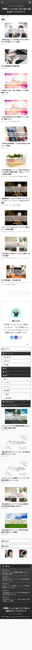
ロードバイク (9, 353)
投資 (7, 394)
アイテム (7, 383)
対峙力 (18, 121)
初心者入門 (7, 357)
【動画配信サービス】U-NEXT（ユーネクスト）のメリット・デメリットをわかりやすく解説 (15, 201)
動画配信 (18, 205)
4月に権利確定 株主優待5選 (10, 66)
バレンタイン (18, 231)
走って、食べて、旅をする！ (16, 614)
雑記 (6, 375)
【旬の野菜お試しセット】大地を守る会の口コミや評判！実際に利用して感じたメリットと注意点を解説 (15, 172)
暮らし (6, 379)
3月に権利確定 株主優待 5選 (11, 280)
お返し (13, 231)
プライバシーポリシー (12, 405)
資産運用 (7, 390)
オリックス (25, 282)
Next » (27, 293)
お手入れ (7, 361)
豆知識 (6, 365)
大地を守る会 (14, 176)
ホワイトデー (26, 231)
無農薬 (26, 176)
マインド (7, 387)
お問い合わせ (9, 402)
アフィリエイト (20, 258)
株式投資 (13, 284)
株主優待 (8, 284)
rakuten (13, 258)
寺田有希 (13, 121)
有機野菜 (21, 176)
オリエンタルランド (16, 282)
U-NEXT (13, 205)
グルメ (7, 372)
